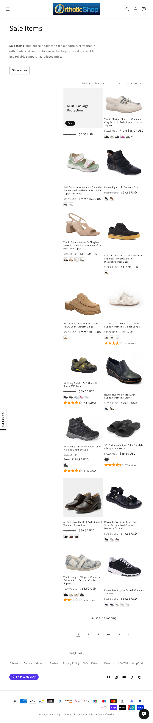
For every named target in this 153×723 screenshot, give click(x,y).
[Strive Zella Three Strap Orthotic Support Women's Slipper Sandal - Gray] (112, 337)
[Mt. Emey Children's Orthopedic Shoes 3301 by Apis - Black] (65, 397)
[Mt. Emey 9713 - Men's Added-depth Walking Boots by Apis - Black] (65, 465)
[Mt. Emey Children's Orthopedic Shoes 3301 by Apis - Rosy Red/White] (81, 397)
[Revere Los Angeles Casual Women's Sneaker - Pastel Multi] (122, 604)
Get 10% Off (2, 419)
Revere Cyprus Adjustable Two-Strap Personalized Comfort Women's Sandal (121, 525)
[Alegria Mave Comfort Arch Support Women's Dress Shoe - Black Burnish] (65, 536)
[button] (8, 9)
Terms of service (106, 714)
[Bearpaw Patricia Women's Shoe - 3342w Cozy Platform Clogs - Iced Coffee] (65, 337)
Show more (19, 70)
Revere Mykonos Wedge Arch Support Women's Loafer (119, 396)
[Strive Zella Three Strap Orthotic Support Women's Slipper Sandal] (124, 299)
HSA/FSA (123, 663)
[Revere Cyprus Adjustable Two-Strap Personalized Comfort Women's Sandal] (124, 497)
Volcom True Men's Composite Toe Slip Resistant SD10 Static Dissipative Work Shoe (123, 258)
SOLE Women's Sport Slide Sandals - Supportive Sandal (123, 447)
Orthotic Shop (53, 714)
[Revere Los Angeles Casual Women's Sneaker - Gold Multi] (117, 604)
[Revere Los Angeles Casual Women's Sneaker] (124, 566)
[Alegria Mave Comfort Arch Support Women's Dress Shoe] (83, 497)
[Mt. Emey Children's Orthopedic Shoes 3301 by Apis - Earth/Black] (71, 397)
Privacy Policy (71, 663)
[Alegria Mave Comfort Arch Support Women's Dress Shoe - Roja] (71, 536)
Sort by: (86, 83)
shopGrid (137, 663)
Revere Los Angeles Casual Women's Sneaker (124, 592)
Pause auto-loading (104, 618)
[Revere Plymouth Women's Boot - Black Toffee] (106, 198)
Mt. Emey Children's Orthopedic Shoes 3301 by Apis (80, 385)
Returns (96, 663)
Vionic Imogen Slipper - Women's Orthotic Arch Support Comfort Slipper (81, 580)
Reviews (55, 663)
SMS (85, 663)
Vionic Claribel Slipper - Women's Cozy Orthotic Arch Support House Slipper (123, 122)
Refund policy (88, 714)
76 (118, 633)
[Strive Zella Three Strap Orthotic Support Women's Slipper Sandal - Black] (106, 337)
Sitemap (15, 663)
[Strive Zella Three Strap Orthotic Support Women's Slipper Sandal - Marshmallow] (117, 337)
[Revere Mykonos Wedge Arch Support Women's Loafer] (124, 370)
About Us (41, 663)
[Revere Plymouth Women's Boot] (124, 163)
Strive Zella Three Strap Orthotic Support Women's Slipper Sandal (122, 325)
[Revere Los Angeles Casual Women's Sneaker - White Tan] (128, 604)
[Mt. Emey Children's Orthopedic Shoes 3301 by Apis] (83, 365)
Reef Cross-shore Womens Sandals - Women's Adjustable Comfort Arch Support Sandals (82, 190)
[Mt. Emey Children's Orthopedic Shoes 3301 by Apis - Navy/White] (76, 397)
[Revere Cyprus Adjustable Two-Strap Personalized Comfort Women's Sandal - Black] (106, 539)
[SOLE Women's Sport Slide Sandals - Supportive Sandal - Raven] (106, 459)
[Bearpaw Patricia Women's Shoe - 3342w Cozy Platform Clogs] (83, 299)
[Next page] (129, 634)
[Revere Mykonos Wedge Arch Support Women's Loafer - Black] (106, 409)
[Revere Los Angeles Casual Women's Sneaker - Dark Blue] (112, 604)
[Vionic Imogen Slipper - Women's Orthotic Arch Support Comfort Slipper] (83, 559)
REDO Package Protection (78, 108)
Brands (28, 663)
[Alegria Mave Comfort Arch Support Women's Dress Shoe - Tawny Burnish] (76, 536)
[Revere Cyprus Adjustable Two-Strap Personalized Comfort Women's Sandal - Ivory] (112, 539)
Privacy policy (71, 714)
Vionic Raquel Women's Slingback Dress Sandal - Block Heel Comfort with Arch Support (82, 245)
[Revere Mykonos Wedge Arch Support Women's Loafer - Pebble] (112, 409)
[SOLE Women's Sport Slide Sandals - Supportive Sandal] (124, 428)
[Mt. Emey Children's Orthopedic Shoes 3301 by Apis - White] (87, 397)
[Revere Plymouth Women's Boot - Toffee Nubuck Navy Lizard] (112, 198)
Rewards (109, 663)
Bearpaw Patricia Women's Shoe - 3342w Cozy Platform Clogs (82, 325)
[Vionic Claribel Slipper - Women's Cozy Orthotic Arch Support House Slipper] (124, 101)
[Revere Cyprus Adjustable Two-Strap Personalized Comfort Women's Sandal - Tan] (117, 539)
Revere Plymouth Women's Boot (121, 187)
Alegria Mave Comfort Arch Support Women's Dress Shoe (82, 524)
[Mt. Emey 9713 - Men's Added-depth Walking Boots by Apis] (83, 429)
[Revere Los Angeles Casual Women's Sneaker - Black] (106, 604)
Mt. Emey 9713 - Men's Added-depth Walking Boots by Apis (82, 448)
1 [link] (78, 634)
